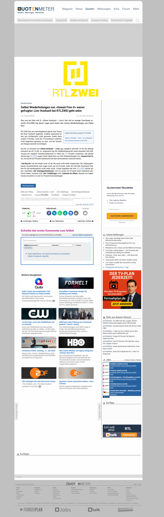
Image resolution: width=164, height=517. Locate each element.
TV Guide (79, 503)
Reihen (37, 491)
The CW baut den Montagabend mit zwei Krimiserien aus (120, 244)
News (79, 9)
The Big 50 (55, 195)
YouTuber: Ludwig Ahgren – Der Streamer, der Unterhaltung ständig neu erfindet (121, 251)
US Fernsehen (55, 503)
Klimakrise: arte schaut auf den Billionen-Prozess (123, 248)
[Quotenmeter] (35, 10)
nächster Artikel (85, 221)
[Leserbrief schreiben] (85, 213)
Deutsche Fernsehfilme (124, 503)
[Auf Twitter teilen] (54, 213)
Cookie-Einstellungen (132, 498)
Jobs (127, 491)
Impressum (129, 500)
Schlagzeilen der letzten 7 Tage (117, 267)
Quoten (89, 9)
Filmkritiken (46, 503)
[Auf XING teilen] (65, 213)
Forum (126, 9)
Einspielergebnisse (113, 493)
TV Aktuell (29, 503)
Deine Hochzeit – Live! (45, 192)
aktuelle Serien (103, 503)
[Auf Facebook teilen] (49, 213)
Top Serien (135, 503)
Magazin (67, 9)
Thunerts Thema (99, 20)
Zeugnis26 (61, 20)
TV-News (55, 489)
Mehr (136, 9)
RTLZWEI (33, 156)
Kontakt (128, 493)
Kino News (22, 503)
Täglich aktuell (75, 493)
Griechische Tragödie (121, 20)
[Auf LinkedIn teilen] (70, 213)
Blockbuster (86, 503)
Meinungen (104, 9)
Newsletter (19, 491)
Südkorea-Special (79, 20)
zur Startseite (58, 221)
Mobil (18, 493)
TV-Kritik (91, 491)
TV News (62, 503)
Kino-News (111, 489)
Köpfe (54, 497)
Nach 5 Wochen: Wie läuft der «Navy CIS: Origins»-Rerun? (121, 342)
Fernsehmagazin (37, 503)
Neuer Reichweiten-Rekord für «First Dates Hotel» (121, 347)
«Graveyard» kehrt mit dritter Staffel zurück (121, 260)
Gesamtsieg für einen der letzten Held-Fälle (122, 327)
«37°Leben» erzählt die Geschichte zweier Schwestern (120, 263)
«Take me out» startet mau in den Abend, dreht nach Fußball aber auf (120, 332)
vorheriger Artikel (30, 221)
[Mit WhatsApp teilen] (60, 213)
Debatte (91, 489)
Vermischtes (56, 491)
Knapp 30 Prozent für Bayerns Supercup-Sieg (119, 337)
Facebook (19, 497)
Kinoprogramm (112, 503)
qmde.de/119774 (88, 204)
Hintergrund (38, 489)
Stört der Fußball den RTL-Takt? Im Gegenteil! (121, 352)
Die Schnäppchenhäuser (80, 192)
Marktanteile (75, 491)
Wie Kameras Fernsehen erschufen (35, 20)
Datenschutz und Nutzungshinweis (131, 495)
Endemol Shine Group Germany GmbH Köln (123, 366)
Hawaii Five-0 (27, 195)
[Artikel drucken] (76, 213)
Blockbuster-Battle (113, 495)
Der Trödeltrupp (62, 192)
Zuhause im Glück (68, 195)
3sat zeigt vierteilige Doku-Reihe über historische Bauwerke (119, 239)
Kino (116, 9)
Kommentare (28, 185)
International (56, 495)
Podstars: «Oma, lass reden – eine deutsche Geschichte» (121, 256)
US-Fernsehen (57, 498)
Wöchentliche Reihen (77, 489)
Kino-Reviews (93, 493)
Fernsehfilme (94, 503)
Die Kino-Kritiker (112, 491)
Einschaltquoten (70, 503)
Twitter (18, 498)
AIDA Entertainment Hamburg (125, 392)
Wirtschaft (56, 493)
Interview (37, 493)
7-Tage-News (20, 495)
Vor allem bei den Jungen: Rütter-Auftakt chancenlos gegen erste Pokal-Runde (120, 322)
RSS (17, 489)
